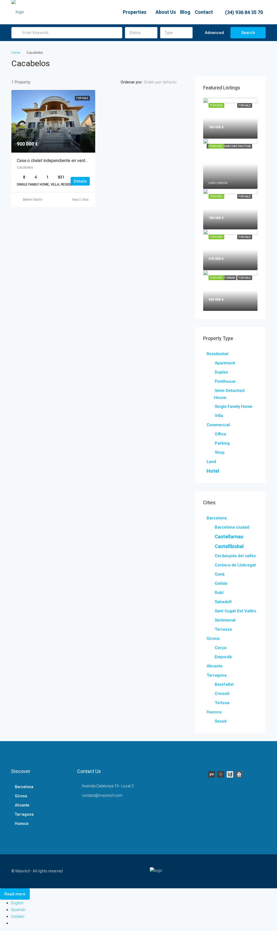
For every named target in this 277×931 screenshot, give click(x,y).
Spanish (18, 909)
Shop (220, 452)
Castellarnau (229, 536)
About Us (166, 12)
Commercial (218, 424)
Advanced (214, 32)
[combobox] (141, 32)
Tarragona (217, 675)
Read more (14, 894)
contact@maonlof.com (102, 795)
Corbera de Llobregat (235, 565)
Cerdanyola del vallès (235, 555)
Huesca (214, 712)
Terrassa (223, 629)
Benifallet (224, 684)
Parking (222, 443)
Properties (134, 12)
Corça (220, 647)
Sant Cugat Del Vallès (235, 611)
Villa (219, 415)
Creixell (222, 693)
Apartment (225, 363)
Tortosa (222, 702)
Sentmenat (225, 620)
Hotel (213, 471)
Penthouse (225, 381)
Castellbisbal (229, 546)
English (17, 902)
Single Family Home (233, 406)
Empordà (223, 656)
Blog (185, 12)
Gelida (221, 583)
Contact (204, 12)
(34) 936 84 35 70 (243, 12)
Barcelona (217, 518)
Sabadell (223, 601)
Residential (217, 353)
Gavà (220, 574)
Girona (213, 638)
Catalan (17, 916)
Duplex (221, 372)
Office (220, 434)
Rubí (219, 592)
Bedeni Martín (32, 199)
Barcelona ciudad (232, 527)
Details (80, 181)
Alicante (215, 666)
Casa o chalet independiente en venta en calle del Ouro (68, 160)
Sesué (221, 721)
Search (248, 32)
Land (211, 461)
